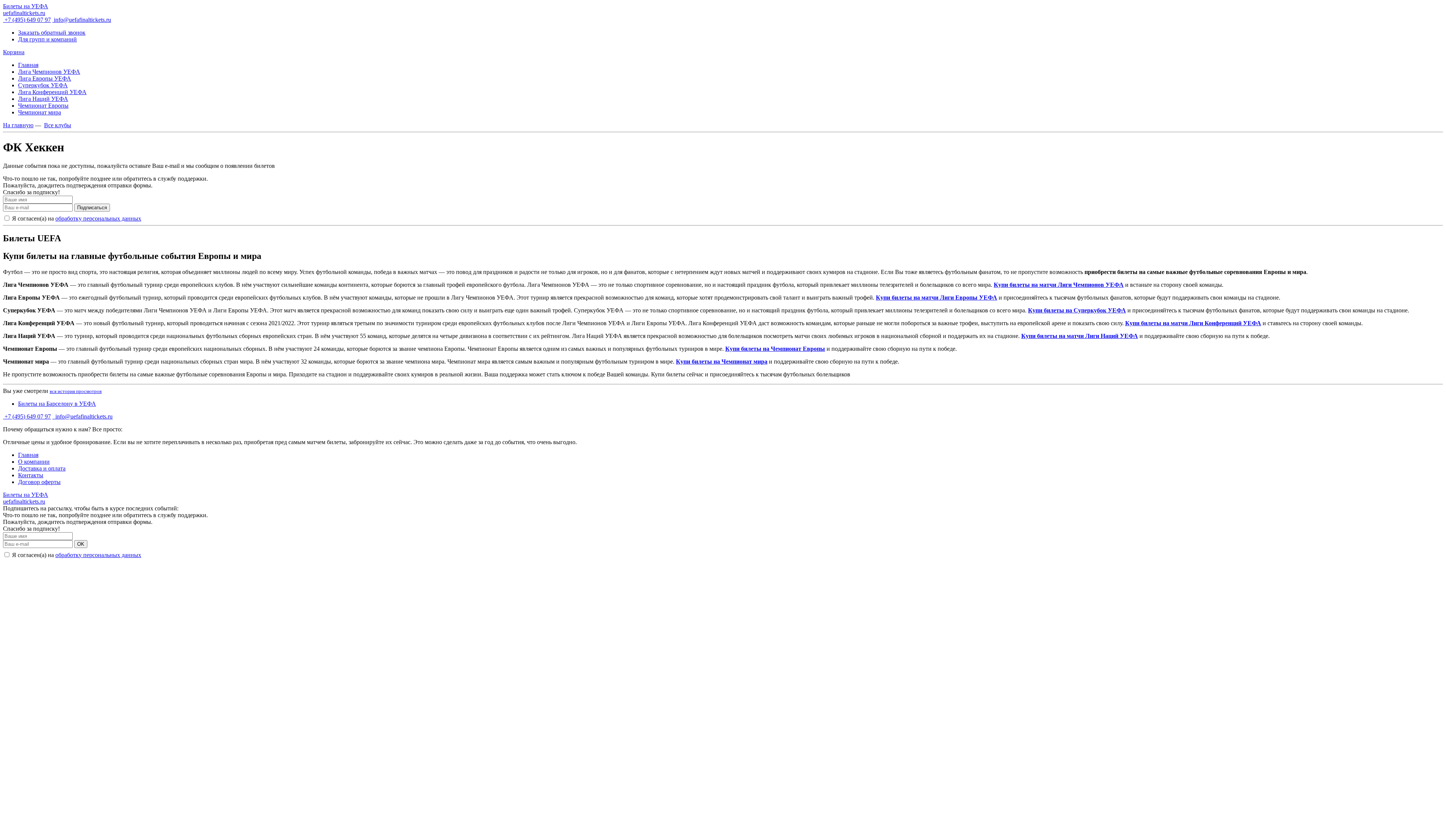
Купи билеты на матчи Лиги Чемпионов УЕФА (1059, 285)
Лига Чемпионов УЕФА (49, 72)
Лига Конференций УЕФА (52, 92)
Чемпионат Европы (43, 105)
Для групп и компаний (47, 39)
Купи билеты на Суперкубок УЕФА (1077, 310)
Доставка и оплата (42, 468)
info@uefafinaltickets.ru (81, 20)
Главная (28, 65)
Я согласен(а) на (76, 218)
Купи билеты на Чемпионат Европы (775, 349)
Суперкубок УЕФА (43, 85)
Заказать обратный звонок (51, 32)
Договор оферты (39, 482)
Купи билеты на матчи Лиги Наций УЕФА (1079, 336)
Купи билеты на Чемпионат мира (721, 361)
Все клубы (57, 125)
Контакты (30, 475)
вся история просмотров (76, 391)
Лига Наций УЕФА (43, 99)
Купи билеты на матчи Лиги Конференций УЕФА (1193, 323)
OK (80, 544)
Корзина (13, 52)
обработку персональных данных (98, 218)
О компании (34, 461)
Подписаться (92, 207)
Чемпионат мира (39, 112)
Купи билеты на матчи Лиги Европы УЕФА (936, 297)
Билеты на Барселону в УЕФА (57, 403)
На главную (18, 125)
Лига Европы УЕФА (44, 78)
